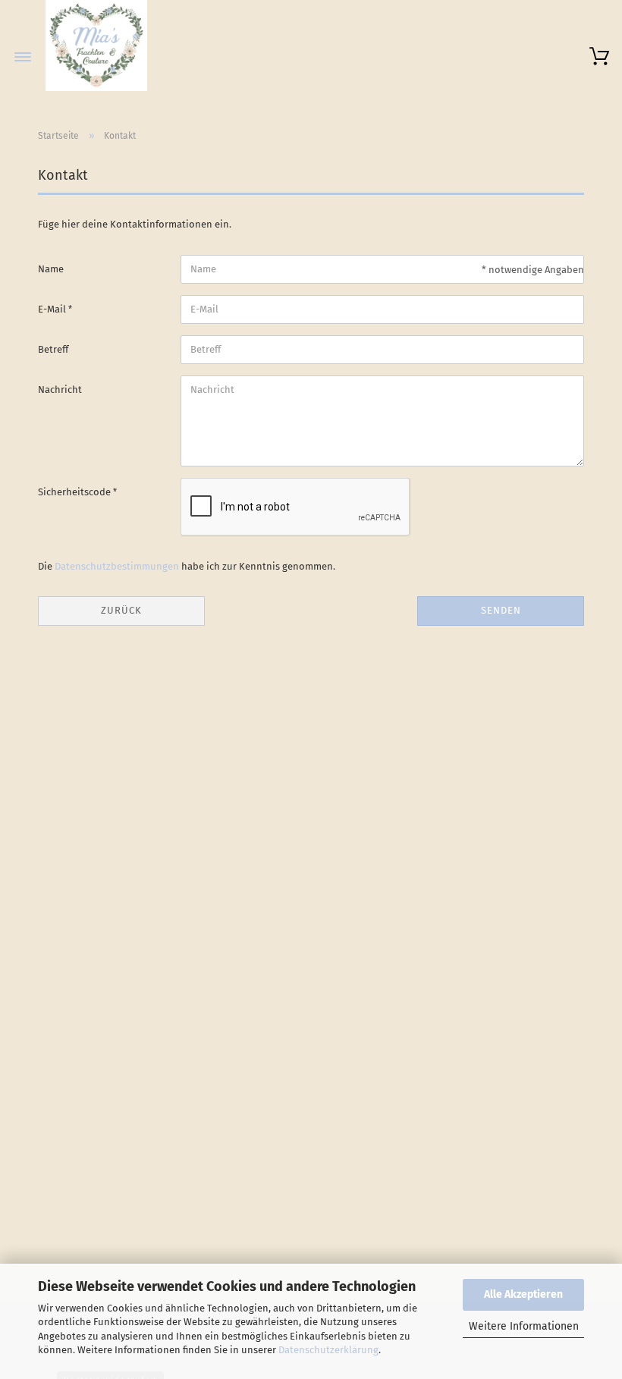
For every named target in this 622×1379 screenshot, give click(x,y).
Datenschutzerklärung (328, 1349)
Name (51, 269)
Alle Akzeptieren (523, 1294)
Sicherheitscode (75, 492)
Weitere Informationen (524, 1326)
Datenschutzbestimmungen (117, 566)
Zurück (121, 610)
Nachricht (60, 389)
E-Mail (53, 309)
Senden (501, 610)
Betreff (53, 349)
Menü (23, 57)
